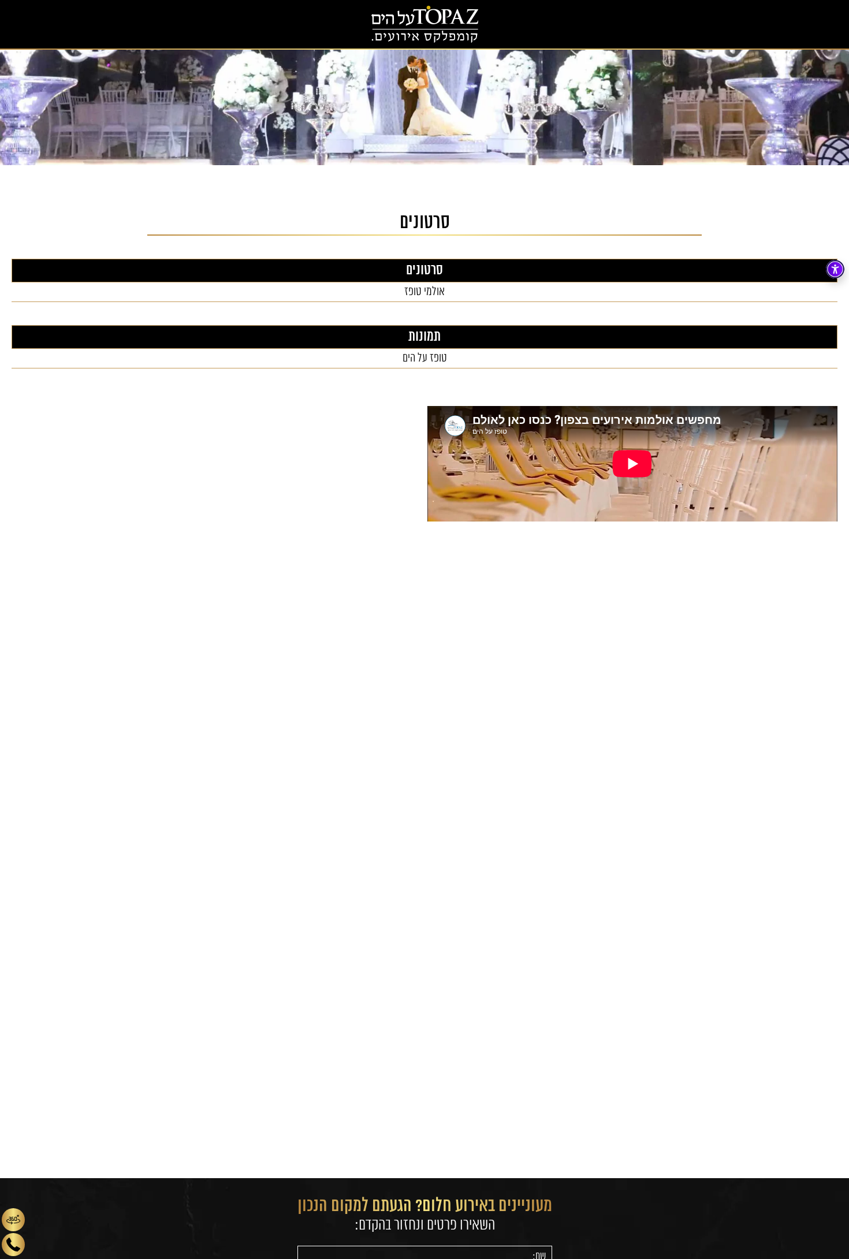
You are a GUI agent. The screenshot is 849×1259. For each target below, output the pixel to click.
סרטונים (424, 270)
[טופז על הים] (424, 24)
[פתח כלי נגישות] (835, 269)
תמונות (424, 337)
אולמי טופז (424, 292)
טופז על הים (425, 358)
